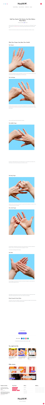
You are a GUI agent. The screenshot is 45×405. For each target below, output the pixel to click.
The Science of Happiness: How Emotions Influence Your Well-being (32, 358)
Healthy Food (14, 390)
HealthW (22, 4)
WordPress (24, 401)
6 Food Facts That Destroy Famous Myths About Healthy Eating (5, 388)
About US (25, 387)
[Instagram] (7, 4)
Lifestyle (18, 390)
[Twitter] (5, 4)
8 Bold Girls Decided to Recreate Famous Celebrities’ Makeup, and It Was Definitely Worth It (5, 393)
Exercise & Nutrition (15, 387)
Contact (25, 389)
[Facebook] (4, 4)
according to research (17, 26)
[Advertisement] (21, 12)
